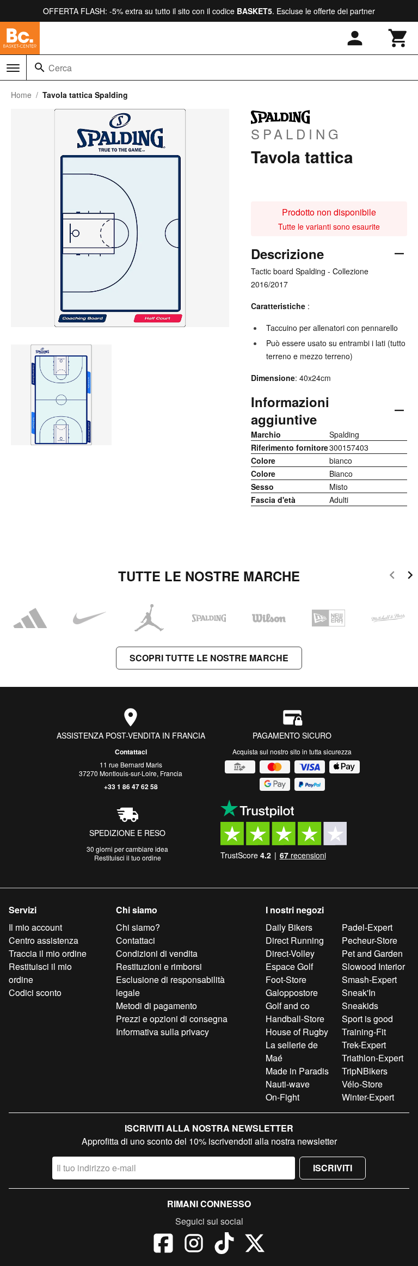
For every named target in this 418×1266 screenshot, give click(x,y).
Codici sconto (35, 992)
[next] (410, 576)
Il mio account (35, 927)
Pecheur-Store (369, 940)
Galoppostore (292, 992)
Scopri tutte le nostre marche (209, 658)
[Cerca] (39, 67)
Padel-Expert (367, 927)
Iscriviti (332, 1167)
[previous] (392, 576)
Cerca (60, 68)
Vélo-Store (362, 1084)
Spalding (296, 133)
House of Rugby (297, 1031)
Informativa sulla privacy (162, 1031)
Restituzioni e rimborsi (159, 966)
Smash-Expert (369, 979)
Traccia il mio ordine (48, 953)
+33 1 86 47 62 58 (131, 786)
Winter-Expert (368, 1097)
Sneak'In (359, 992)
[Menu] (13, 68)
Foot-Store (286, 979)
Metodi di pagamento (156, 1005)
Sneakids (360, 1005)
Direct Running (295, 940)
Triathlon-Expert (372, 1058)
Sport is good (367, 1018)
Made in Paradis (297, 1071)
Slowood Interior (373, 966)
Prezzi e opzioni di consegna (172, 1018)
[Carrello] (398, 38)
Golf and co (288, 1005)
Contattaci (131, 751)
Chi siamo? (138, 927)
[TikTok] (224, 1244)
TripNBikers (365, 1071)
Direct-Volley (290, 953)
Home (21, 94)
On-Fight (282, 1097)
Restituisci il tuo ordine (127, 857)
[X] (255, 1244)
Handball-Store (295, 1018)
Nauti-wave (288, 1084)
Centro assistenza (43, 940)
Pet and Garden (372, 953)
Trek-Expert (364, 1044)
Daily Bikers (289, 927)
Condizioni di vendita (157, 953)
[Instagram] (194, 1244)
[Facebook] (163, 1244)
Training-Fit (364, 1031)
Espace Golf (289, 966)
